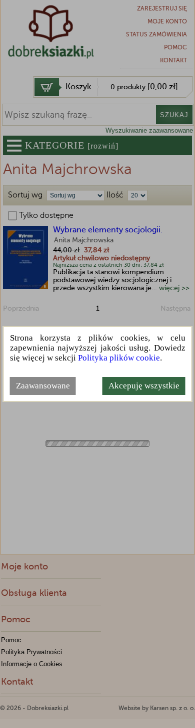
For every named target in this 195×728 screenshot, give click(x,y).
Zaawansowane (43, 385)
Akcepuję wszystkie (144, 385)
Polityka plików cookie (119, 358)
